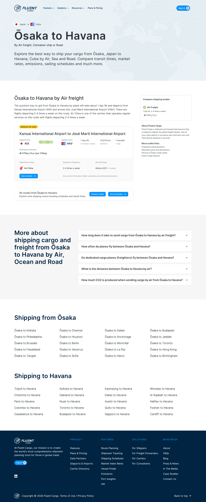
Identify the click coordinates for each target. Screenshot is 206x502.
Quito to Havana (115, 407)
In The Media (170, 468)
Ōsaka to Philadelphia (28, 336)
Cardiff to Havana (161, 414)
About (166, 448)
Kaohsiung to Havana (118, 388)
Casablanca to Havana (28, 414)
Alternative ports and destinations (156, 150)
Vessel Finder (108, 468)
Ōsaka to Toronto (161, 343)
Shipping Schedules (112, 458)
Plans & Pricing (78, 453)
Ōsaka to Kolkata (25, 330)
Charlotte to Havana (27, 395)
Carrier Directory (79, 468)
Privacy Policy (86, 495)
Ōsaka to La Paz (115, 349)
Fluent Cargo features (151, 156)
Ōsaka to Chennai (71, 330)
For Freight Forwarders (145, 453)
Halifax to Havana (161, 401)
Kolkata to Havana (71, 388)
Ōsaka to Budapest (162, 330)
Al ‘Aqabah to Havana (163, 395)
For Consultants (141, 463)
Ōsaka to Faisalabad (27, 349)
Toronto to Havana (72, 407)
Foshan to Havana (161, 407)
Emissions (107, 473)
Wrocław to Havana (162, 388)
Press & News (171, 463)
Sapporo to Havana (117, 414)
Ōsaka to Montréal (116, 343)
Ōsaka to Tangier (25, 355)
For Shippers (139, 448)
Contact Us (169, 478)
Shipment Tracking (111, 453)
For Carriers (139, 458)
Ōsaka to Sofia (69, 355)
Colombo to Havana (27, 407)
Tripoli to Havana (25, 388)
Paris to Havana (24, 401)
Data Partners (78, 458)
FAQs (166, 453)
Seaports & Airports (81, 463)
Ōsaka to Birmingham (164, 355)
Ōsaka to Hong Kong (163, 349)
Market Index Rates (112, 463)
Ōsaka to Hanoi (114, 355)
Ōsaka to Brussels (25, 343)
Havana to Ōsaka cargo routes (154, 153)
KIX (27, 143)
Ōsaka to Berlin (69, 343)
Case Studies (170, 473)
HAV (70, 143)
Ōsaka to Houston (71, 336)
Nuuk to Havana (70, 401)
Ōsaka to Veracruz (71, 349)
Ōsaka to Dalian (115, 330)
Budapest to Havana (73, 414)
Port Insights (108, 478)
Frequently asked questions (153, 147)
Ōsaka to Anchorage (118, 336)
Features (75, 448)
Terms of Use (67, 495)
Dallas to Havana (115, 395)
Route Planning (109, 448)
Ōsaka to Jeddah (161, 336)
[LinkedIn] (15, 476)
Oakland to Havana (72, 395)
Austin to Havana (116, 401)
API (103, 484)
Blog (165, 458)
